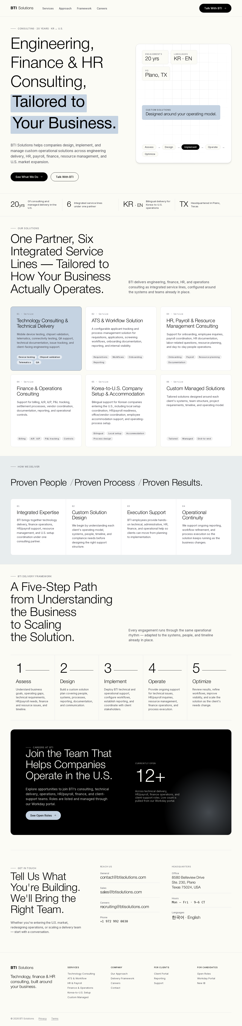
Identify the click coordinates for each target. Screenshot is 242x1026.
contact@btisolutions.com (123, 877)
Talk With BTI (213, 8)
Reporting (159, 978)
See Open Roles (41, 815)
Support (158, 983)
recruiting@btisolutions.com (124, 907)
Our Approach (119, 973)
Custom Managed (77, 997)
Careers (102, 8)
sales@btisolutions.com (121, 892)
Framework (84, 8)
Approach (65, 8)
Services (48, 8)
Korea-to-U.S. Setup (79, 992)
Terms (54, 1018)
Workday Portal (206, 978)
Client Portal (161, 973)
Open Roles (204, 973)
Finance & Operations (80, 987)
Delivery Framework (122, 978)
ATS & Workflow (77, 978)
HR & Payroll (74, 983)
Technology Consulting (81, 973)
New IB (201, 983)
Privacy (43, 1018)
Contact (115, 987)
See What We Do (27, 177)
